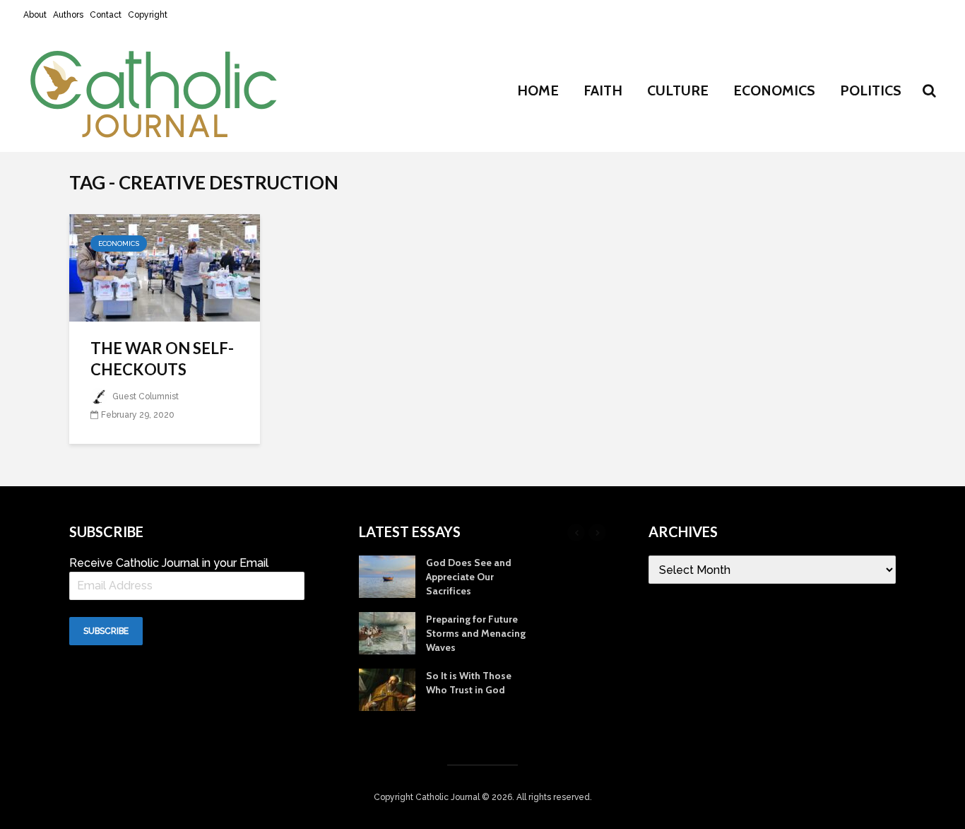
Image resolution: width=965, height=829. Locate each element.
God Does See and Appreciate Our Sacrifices (468, 576)
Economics (774, 90)
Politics (870, 90)
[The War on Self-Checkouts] (164, 266)
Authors (68, 15)
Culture (678, 90)
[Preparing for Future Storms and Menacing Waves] (387, 632)
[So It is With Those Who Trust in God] (387, 689)
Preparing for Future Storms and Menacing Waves (476, 633)
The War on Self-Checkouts (162, 359)
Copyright (147, 15)
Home (538, 90)
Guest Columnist (144, 396)
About (35, 15)
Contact (106, 15)
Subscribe (106, 631)
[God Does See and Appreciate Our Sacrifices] (387, 576)
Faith (603, 90)
